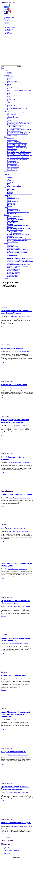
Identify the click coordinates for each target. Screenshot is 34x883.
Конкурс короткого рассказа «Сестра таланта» (20, 129)
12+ (5, 16)
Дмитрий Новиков (12, 117)
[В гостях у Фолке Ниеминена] (13, 379)
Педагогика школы (16, 126)
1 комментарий (25, 351)
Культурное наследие (13, 81)
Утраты (9, 102)
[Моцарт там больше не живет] (13, 670)
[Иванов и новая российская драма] (13, 817)
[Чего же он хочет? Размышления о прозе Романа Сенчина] (13, 305)
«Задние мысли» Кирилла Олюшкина (18, 158)
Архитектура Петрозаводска (15, 116)
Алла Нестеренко (12, 140)
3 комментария (25, 316)
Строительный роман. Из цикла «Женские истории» (15, 601)
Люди (8, 96)
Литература (7, 20)
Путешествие (11, 100)
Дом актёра (10, 76)
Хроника (9, 73)
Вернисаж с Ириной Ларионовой (16, 146)
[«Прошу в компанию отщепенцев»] (13, 489)
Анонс (9, 72)
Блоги (5, 137)
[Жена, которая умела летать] (13, 746)
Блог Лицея (10, 138)
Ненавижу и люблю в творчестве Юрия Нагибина (15, 639)
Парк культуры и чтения (14, 82)
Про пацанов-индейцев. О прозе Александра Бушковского (15, 788)
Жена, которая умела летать (13, 751)
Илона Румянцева (12, 170)
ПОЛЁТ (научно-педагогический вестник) (19, 90)
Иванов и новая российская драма (16, 823)
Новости (6, 70)
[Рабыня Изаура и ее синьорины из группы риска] (13, 558)
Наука (5, 104)
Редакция (6, 847)
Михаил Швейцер (12, 135)
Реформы (9, 88)
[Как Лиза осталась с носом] (13, 523)
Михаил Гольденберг (13, 141)
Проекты (6, 111)
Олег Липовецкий (12, 168)
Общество (7, 91)
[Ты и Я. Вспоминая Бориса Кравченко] (13, 452)
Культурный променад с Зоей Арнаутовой (19, 152)
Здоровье (9, 120)
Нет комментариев (25, 498)
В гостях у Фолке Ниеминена (14, 384)
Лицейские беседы (9, 17)
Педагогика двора (16, 128)
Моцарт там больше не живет (14, 675)
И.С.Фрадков (7, 23)
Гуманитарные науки (13, 107)
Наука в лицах (11, 110)
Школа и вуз (10, 85)
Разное (6, 849)
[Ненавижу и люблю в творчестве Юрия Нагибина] (13, 633)
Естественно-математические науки (17, 108)
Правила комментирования (11, 850)
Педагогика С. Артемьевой (15, 125)
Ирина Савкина (11, 161)
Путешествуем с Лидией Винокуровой (18, 153)
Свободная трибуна (12, 94)
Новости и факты (12, 105)
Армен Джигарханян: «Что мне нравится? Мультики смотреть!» (15, 421)
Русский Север (8, 19)
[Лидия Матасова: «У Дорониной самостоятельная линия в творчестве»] (13, 707)
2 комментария (25, 388)
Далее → (3, 326)
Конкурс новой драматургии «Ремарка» (18, 132)
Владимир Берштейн (13, 165)
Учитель (9, 87)
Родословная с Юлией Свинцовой (17, 143)
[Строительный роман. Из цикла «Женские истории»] (13, 595)
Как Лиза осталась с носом (13, 528)
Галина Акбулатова (15, 316)
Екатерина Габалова (13, 167)
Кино (8, 79)
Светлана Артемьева (13, 162)
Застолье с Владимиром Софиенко (17, 159)
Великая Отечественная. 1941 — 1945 (18, 123)
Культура (6, 75)
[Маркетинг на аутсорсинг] (17, 880)
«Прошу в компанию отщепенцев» (16, 494)
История (6, 22)
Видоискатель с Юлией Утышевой (17, 144)
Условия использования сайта (12, 852)
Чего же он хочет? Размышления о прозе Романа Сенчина (16, 312)
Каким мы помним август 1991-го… (17, 134)
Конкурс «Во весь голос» (14, 131)
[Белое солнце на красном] (13, 343)
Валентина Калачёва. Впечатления (17, 147)
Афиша (6, 171)
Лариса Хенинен (12, 149)
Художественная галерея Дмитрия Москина (19, 122)
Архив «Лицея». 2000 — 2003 (15, 113)
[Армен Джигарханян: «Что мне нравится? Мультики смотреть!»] (13, 414)
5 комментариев (25, 606)
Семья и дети (11, 99)
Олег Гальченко (11, 150)
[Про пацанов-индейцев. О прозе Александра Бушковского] (13, 781)
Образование (7, 84)
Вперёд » (7, 837)
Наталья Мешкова (12, 164)
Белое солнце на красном (12, 348)
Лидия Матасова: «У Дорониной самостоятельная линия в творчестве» (15, 714)
